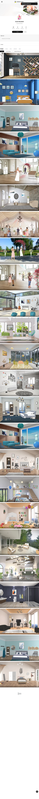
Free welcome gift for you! (26, 3)
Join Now (36, 1)
